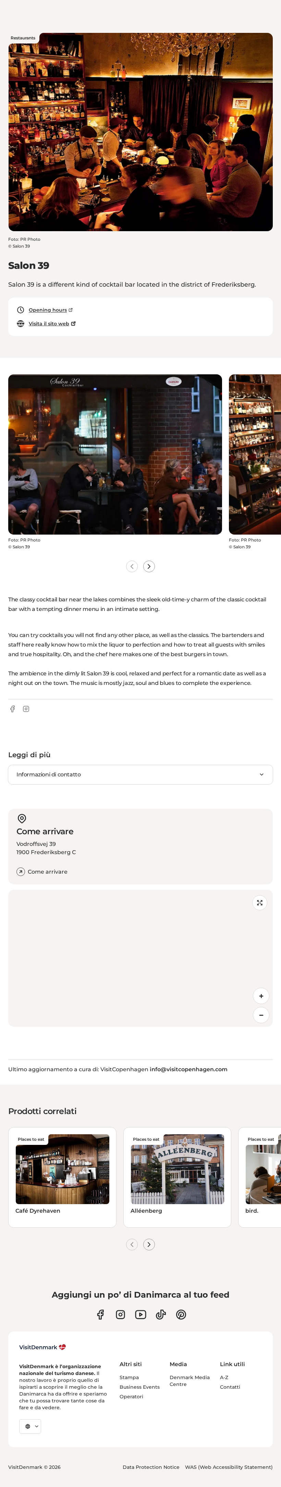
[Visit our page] (120, 1315)
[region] (140, 958)
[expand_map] (259, 902)
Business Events (140, 1387)
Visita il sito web (49, 324)
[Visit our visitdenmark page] (141, 1315)
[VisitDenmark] (42, 1347)
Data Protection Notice (151, 1467)
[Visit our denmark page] (100, 1315)
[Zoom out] (261, 1015)
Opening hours (48, 310)
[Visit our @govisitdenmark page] (161, 1315)
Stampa (129, 1377)
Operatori (131, 1397)
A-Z (224, 1377)
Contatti (230, 1387)
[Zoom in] (261, 996)
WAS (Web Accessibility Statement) (229, 1467)
